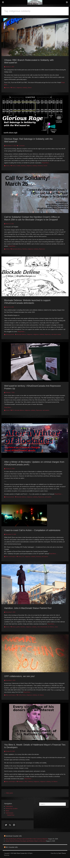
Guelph (18, 165)
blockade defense (17, 249)
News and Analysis (11, 556)
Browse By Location (12, 808)
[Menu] (3, 2)
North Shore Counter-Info (20, 853)
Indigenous (30, 334)
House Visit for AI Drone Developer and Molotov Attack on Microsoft (25, 841)
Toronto (45, 165)
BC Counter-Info (12, 847)
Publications (9, 806)
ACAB (20, 695)
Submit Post (10, 815)
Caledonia (30, 781)
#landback (21, 781)
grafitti (18, 627)
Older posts (8, 793)
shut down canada (56, 334)
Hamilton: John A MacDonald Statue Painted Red (27, 608)
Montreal (38, 556)
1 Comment (21, 145)
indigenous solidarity (21, 87)
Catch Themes (62, 853)
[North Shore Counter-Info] (34, 2)
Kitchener (40, 165)
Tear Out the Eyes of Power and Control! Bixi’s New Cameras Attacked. (26, 839)
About (7, 810)
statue (56, 627)
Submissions (9, 813)
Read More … (46, 162)
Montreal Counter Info (14, 836)
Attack (14, 87)
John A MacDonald (42, 627)
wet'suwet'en (46, 410)
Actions (8, 87)
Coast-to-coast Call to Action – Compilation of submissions (32, 530)
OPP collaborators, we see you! (19, 676)
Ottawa (30, 87)
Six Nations (51, 627)
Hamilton (23, 165)
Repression (42, 249)
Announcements (10, 334)
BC (13, 410)
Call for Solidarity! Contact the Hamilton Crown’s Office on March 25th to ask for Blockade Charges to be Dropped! (32, 218)
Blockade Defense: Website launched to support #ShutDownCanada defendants (27, 301)
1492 (25, 781)
